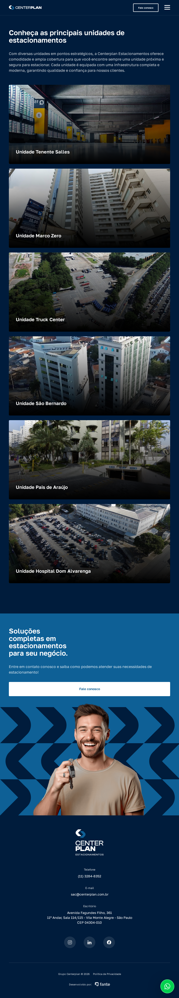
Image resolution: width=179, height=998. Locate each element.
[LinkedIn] (89, 942)
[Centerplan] (25, 7)
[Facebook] (109, 942)
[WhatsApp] (167, 986)
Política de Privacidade (107, 973)
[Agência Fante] (102, 983)
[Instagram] (70, 942)
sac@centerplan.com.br (89, 894)
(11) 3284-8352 (89, 876)
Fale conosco (145, 7)
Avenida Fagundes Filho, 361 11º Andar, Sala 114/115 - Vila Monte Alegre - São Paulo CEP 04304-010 (89, 917)
